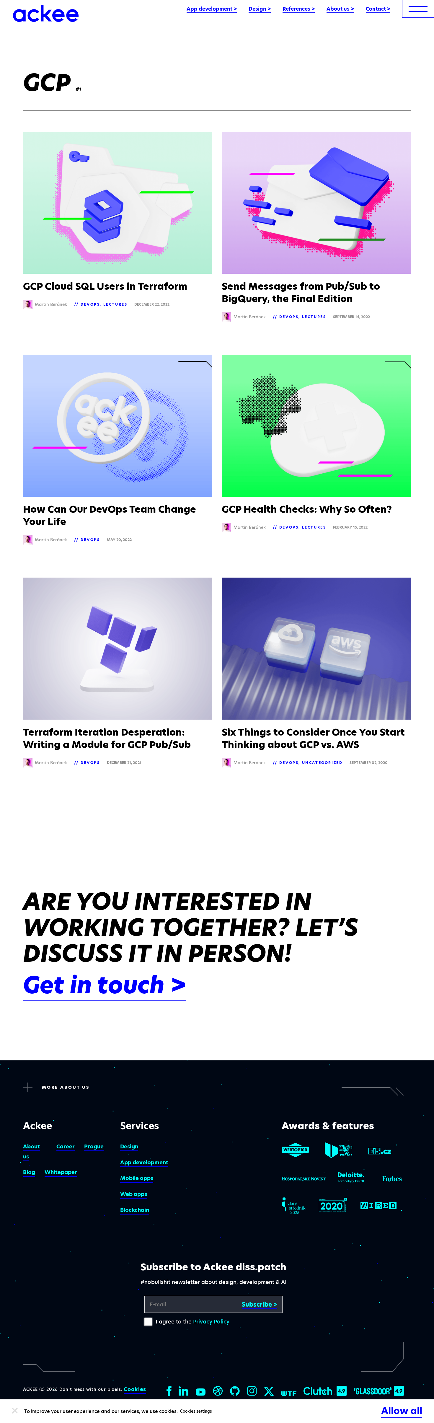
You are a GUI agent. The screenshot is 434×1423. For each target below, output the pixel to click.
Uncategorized (322, 762)
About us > (340, 8)
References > (299, 8)
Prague (94, 1146)
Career (65, 1146)
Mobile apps (136, 1178)
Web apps (133, 1194)
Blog (29, 1172)
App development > (212, 8)
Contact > (378, 8)
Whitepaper (61, 1172)
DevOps (90, 304)
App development (144, 1162)
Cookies (135, 1389)
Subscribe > (259, 1304)
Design (129, 1146)
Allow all (401, 1410)
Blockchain (134, 1210)
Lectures (115, 304)
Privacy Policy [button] (211, 1321)
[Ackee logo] (46, 13)
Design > (260, 8)
